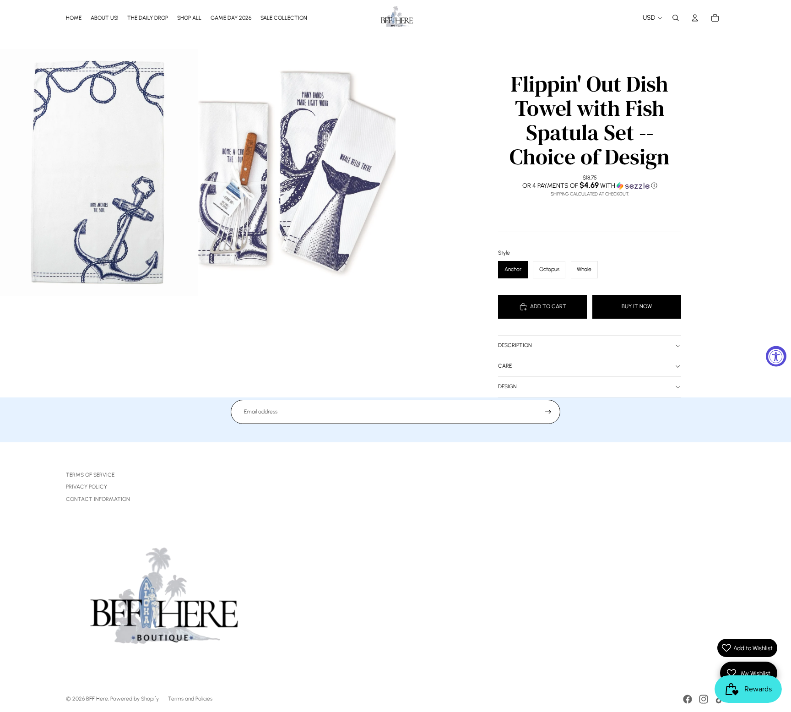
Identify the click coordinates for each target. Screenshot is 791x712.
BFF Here (97, 699)
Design (507, 386)
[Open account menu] (695, 18)
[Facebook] (687, 699)
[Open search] (676, 18)
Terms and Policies (190, 699)
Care (505, 366)
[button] (589, 185)
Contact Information (98, 499)
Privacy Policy (86, 487)
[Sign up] (548, 412)
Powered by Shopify (134, 699)
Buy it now (637, 306)
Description (515, 345)
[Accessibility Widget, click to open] (776, 356)
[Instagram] (703, 699)
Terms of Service (90, 475)
